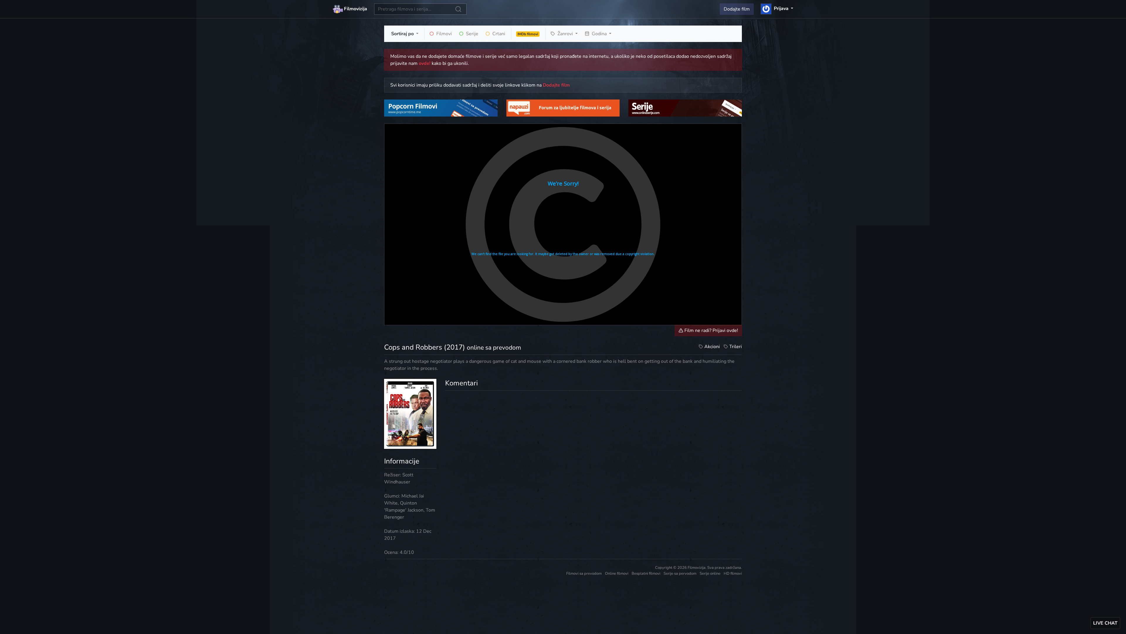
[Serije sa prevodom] (685, 107)
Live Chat (1105, 623)
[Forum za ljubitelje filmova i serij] (563, 107)
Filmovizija (355, 9)
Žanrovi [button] (565, 34)
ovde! (424, 63)
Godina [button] (599, 34)
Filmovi (443, 34)
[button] (777, 8)
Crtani (498, 34)
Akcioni (712, 346)
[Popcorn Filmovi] (441, 107)
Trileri (735, 346)
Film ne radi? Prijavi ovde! (710, 330)
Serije (471, 34)
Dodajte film (737, 9)
